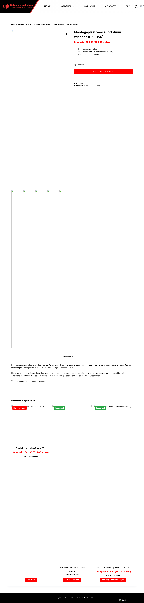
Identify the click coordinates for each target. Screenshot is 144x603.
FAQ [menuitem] (128, 6)
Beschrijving (68, 357)
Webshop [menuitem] (66, 6)
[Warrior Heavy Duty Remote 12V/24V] (113, 484)
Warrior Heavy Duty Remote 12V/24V (113, 567)
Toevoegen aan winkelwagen (103, 71)
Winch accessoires (92, 86)
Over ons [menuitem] (89, 6)
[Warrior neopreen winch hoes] (72, 484)
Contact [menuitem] (110, 6)
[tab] (68, 357)
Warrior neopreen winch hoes (72, 567)
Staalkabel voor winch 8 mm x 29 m (31, 448)
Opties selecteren (72, 580)
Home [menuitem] (47, 6)
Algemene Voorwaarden (66, 598)
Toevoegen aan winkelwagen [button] (113, 580)
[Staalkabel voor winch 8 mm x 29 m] (30, 424)
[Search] (140, 6)
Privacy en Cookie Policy (85, 598)
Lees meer (31, 580)
